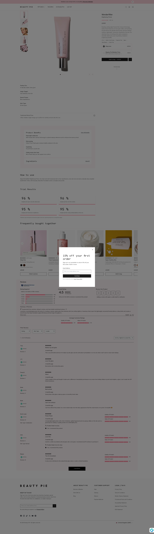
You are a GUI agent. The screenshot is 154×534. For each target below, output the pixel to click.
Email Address (66, 268)
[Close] (92, 250)
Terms (75, 279)
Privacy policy (79, 279)
